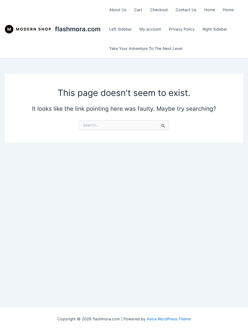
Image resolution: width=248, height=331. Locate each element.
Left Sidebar (120, 29)
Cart (138, 9)
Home (209, 9)
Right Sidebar (214, 29)
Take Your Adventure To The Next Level (145, 48)
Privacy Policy (182, 29)
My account (150, 29)
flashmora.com (78, 29)
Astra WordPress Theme (169, 318)
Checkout (159, 9)
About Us (117, 9)
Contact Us (186, 9)
